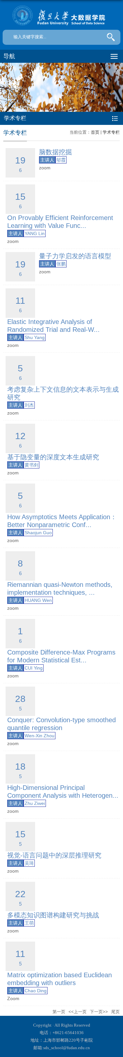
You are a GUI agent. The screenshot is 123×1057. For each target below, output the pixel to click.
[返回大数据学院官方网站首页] (61, 15)
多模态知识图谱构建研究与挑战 (53, 915)
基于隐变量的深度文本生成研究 (53, 457)
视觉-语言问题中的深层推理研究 (54, 855)
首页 (95, 132)
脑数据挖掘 (55, 152)
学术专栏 (111, 132)
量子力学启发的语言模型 (75, 256)
